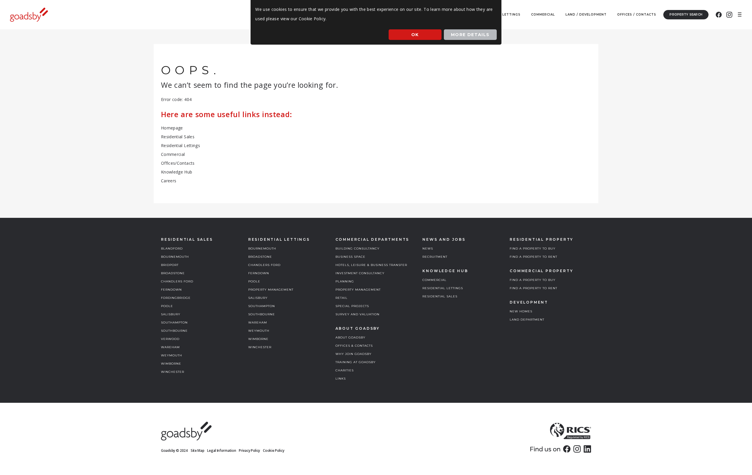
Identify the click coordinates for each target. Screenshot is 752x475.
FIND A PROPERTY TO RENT (533, 257)
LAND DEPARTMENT (527, 319)
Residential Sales (177, 136)
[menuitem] (719, 15)
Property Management (270, 290)
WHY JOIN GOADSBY (353, 354)
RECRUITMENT (434, 257)
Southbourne (174, 331)
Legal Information (221, 450)
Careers (168, 180)
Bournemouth (175, 257)
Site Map (197, 450)
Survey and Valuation (357, 314)
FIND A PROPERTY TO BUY (532, 248)
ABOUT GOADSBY (350, 337)
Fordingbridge (176, 298)
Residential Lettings (180, 145)
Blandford (172, 248)
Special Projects (352, 306)
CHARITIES (344, 370)
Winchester (172, 372)
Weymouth (171, 355)
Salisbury (170, 314)
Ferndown (171, 290)
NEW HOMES (521, 311)
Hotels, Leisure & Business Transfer (371, 265)
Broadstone (173, 273)
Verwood (170, 339)
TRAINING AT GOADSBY (355, 362)
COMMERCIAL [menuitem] (543, 14)
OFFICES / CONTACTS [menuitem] (636, 14)
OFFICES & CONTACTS (354, 346)
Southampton (174, 322)
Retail (341, 298)
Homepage (172, 128)
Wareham (170, 347)
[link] (566, 449)
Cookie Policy (273, 450)
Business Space (350, 257)
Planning (344, 281)
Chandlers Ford (177, 281)
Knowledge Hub (176, 172)
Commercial (173, 154)
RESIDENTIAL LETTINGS (442, 288)
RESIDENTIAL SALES (439, 296)
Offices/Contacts (178, 163)
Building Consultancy (357, 248)
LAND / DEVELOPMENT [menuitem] (586, 14)
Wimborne (171, 363)
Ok (415, 34)
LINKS (340, 378)
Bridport (170, 265)
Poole (167, 306)
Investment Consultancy (360, 273)
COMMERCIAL (434, 280)
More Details (470, 34)
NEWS (427, 248)
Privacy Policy (249, 450)
